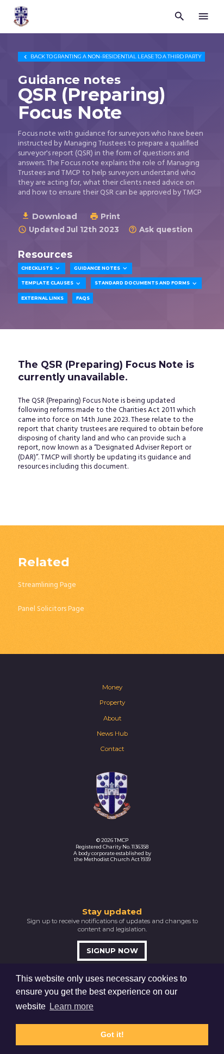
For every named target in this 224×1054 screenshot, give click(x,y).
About (112, 718)
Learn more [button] (71, 1006)
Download (49, 216)
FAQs (83, 298)
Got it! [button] (112, 1034)
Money (112, 687)
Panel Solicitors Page (51, 609)
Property (112, 702)
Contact (112, 749)
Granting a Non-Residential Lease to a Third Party (112, 56)
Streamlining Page (47, 585)
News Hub (112, 733)
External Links (42, 298)
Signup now (112, 951)
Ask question (160, 229)
